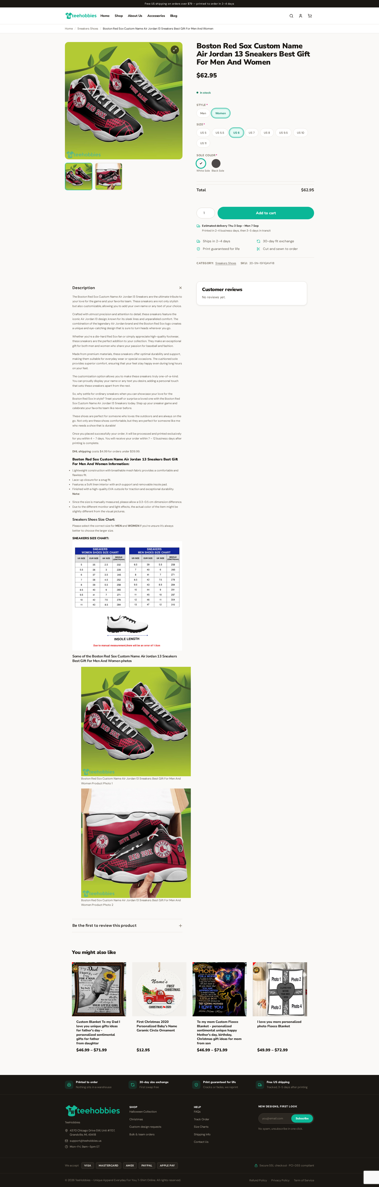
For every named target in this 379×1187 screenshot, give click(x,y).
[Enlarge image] (175, 50)
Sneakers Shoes (87, 28)
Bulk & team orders (142, 1134)
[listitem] (78, 176)
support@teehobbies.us (86, 1141)
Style (202, 105)
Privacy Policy (280, 1180)
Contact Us (201, 1142)
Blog (173, 16)
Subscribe (302, 1118)
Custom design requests (145, 1127)
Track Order (201, 1119)
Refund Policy (258, 1180)
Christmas (136, 1119)
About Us (135, 16)
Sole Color (207, 155)
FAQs (197, 1111)
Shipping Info (202, 1134)
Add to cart (266, 213)
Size (201, 124)
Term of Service (304, 1180)
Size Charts (201, 1127)
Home (104, 16)
